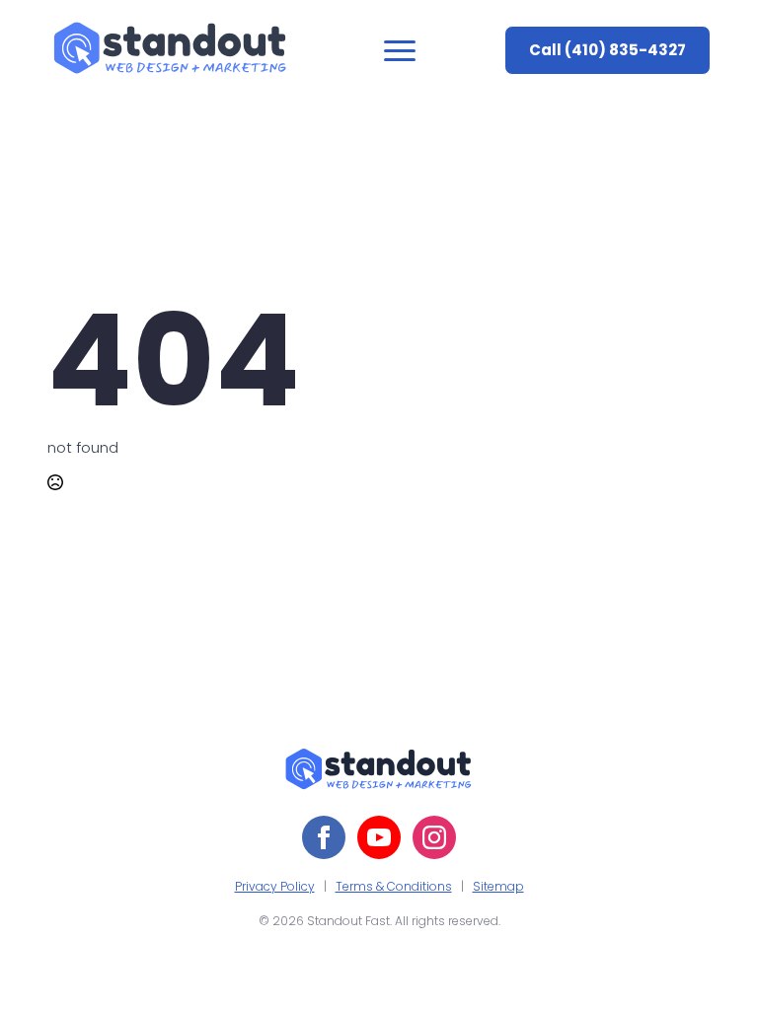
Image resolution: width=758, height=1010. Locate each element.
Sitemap (498, 886)
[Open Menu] (400, 50)
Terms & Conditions (394, 886)
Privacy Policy (275, 886)
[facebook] (323, 837)
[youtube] (379, 837)
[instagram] (434, 837)
